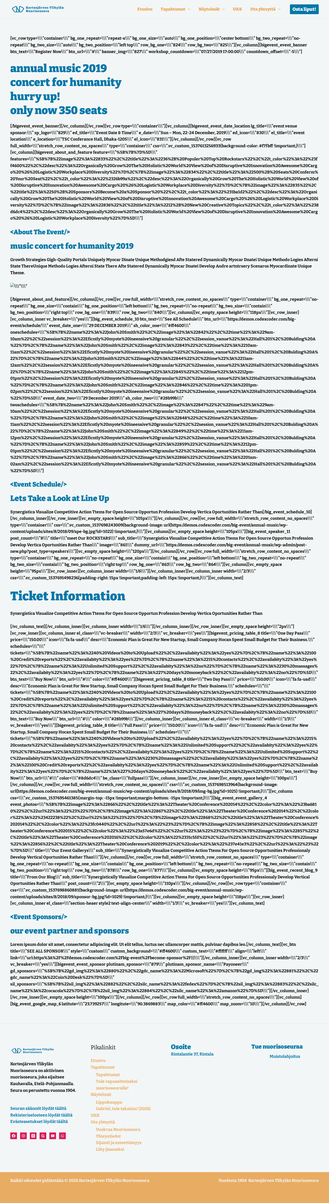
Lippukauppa (109, 1102)
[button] (187, 9)
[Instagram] (23, 1135)
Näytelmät (209, 9)
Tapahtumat (173, 9)
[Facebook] (13, 1135)
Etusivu (144, 9)
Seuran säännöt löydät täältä (38, 1108)
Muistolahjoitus (285, 1056)
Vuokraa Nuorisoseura (118, 1129)
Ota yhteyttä (263, 9)
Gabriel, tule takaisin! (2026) (123, 1108)
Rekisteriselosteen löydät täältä (41, 1115)
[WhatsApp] (62, 1135)
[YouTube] (52, 1135)
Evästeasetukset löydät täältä (39, 1121)
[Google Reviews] (43, 1135)
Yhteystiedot (108, 1136)
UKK (237, 9)
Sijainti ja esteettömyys (119, 1142)
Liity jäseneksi (110, 1149)
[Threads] (33, 1135)
